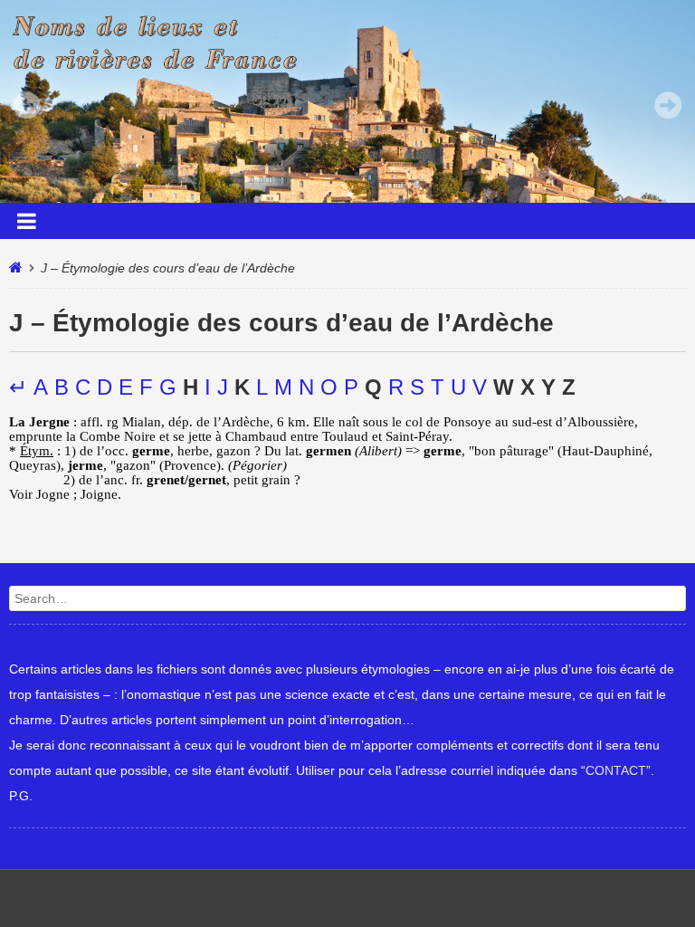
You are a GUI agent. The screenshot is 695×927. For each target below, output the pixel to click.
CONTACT (616, 770)
